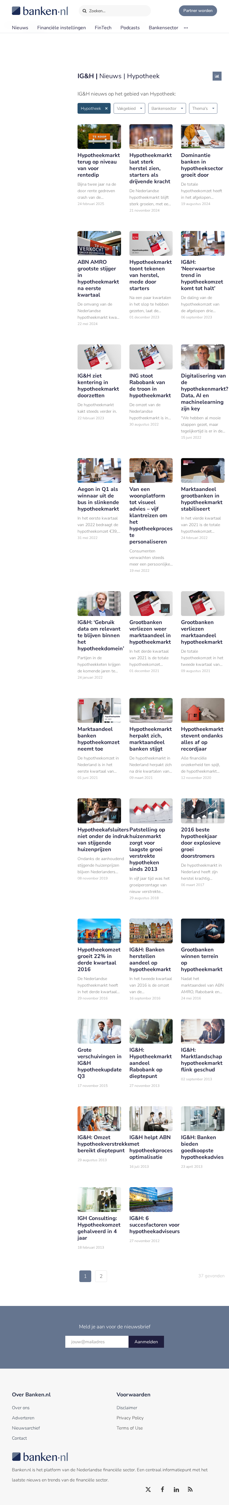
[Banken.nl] (25, 7)
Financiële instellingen (61, 27)
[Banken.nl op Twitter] (148, 1489)
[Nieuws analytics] (217, 76)
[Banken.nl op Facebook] (162, 1489)
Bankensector (163, 27)
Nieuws (20, 27)
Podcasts (130, 27)
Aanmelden (146, 1342)
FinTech (103, 27)
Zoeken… (97, 11)
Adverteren (23, 1418)
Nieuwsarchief (26, 1428)
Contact (19, 1438)
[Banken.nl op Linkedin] (176, 1489)
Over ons (21, 1408)
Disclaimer (127, 1408)
